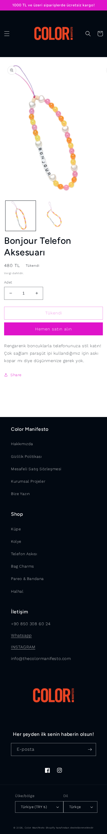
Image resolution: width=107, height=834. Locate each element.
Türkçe (75, 807)
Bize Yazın (20, 493)
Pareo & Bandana (27, 578)
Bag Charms (22, 566)
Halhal (17, 591)
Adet (8, 282)
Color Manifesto (35, 827)
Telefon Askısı (24, 554)
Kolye (16, 541)
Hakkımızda (22, 444)
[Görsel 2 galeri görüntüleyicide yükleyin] (53, 216)
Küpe (16, 529)
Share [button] (16, 375)
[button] (7, 34)
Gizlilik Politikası (26, 456)
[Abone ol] (90, 749)
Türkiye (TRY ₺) (34, 807)
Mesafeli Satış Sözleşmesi (36, 469)
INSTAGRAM (23, 647)
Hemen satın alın (53, 329)
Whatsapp (21, 635)
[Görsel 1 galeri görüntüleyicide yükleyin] (20, 216)
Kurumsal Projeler (28, 481)
